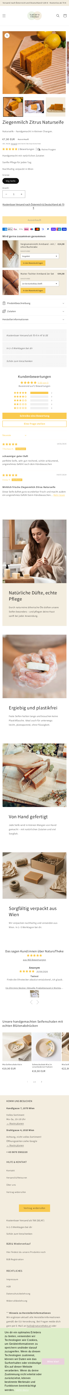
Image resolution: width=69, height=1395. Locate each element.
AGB (8, 1286)
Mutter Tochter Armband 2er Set (37, 273)
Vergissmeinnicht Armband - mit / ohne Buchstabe (38, 245)
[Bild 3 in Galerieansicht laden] (55, 107)
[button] (4, 15)
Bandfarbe (25, 251)
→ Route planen (15, 1123)
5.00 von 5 (43, 382)
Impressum (12, 1279)
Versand (14, 144)
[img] (9, 444)
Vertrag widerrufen (16, 1192)
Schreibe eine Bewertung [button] (34, 415)
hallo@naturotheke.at (39, 1325)
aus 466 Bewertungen (34, 959)
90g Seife (11, 180)
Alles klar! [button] (53, 1361)
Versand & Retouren (16, 1177)
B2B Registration (15, 1259)
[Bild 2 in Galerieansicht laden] (34, 107)
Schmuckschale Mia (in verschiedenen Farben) (42, 1065)
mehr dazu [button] (22, 1390)
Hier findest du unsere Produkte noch (26, 1252)
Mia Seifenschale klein (12, 1064)
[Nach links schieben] (27, 1081)
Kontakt (10, 1170)
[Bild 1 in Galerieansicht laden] (13, 107)
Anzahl (5, 188)
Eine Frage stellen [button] (34, 423)
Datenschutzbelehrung (18, 1293)
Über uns (11, 1184)
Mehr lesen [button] (59, 494)
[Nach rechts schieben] (41, 1081)
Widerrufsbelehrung (16, 1300)
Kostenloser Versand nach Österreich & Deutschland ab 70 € (33, 206)
